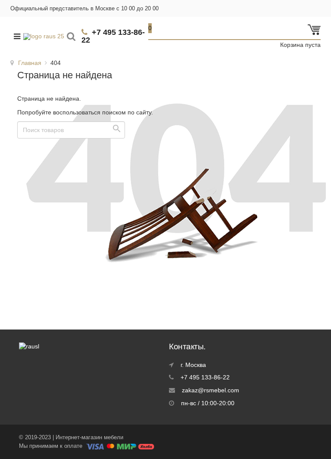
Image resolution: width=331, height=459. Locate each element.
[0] (314, 34)
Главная (29, 62)
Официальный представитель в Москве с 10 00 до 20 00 (84, 9)
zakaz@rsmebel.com (210, 390)
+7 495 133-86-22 (113, 36)
